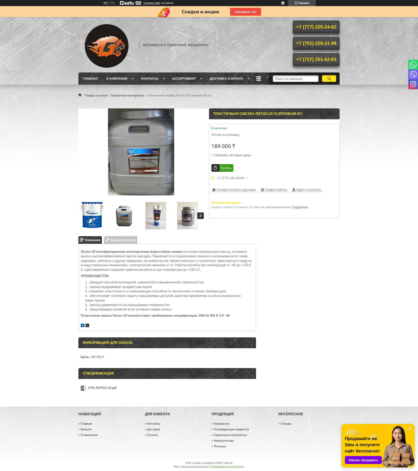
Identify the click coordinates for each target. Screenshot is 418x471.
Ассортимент (184, 78)
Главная (90, 78)
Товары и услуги (96, 95)
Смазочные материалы (127, 95)
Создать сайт (151, 3)
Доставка (153, 429)
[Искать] (329, 78)
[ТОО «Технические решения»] (106, 45)
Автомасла (221, 423)
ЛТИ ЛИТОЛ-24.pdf (102, 388)
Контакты (149, 78)
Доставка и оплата (226, 78)
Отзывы (286, 423)
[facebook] (82, 326)
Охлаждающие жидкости (231, 429)
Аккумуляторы (224, 440)
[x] (87, 326)
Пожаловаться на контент (228, 466)
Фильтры (220, 446)
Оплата (152, 435)
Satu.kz (228, 462)
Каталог (86, 429)
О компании (116, 78)
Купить (226, 168)
